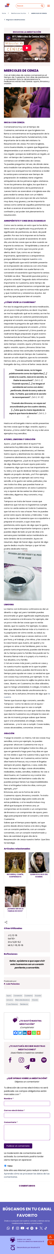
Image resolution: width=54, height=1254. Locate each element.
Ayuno (9, 996)
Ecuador (38, 996)
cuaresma (29, 996)
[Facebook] (16, 1033)
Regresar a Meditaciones (14, 19)
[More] (38, 1033)
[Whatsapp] (34, 1033)
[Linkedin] (25, 1033)
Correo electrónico (14, 1110)
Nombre (9, 1098)
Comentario (11, 1122)
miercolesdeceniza (22, 1000)
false (10, 1166)
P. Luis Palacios (12, 1004)
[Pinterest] (29, 1033)
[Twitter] (20, 1033)
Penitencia (24, 1004)
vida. (40, 259)
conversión (18, 996)
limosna (10, 1000)
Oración (35, 1000)
